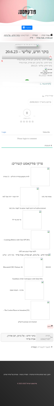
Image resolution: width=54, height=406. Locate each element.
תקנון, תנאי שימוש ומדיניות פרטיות (39, 374)
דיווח (49, 326)
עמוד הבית (46, 35)
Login (4, 132)
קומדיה (35, 35)
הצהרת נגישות (23, 374)
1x (45, 72)
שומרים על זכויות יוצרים (11, 374)
